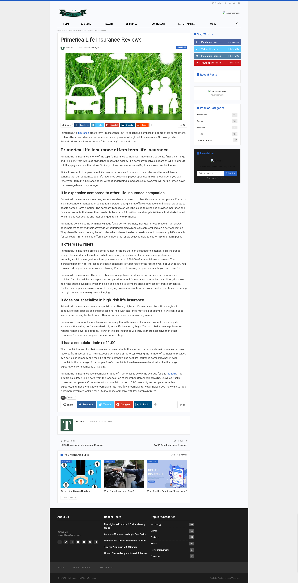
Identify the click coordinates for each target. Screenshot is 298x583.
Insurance (181, 47)
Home (66, 24)
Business (86, 24)
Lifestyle (131, 24)
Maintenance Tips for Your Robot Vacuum (125, 540)
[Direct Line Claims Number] (81, 474)
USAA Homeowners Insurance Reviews (82, 445)
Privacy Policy (81, 567)
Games (200, 121)
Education (155, 556)
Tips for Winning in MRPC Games (120, 547)
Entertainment (187, 24)
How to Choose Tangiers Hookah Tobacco (125, 553)
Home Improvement (206, 140)
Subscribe (230, 173)
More (213, 24)
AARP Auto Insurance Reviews (170, 445)
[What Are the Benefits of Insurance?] (167, 474)
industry (171, 373)
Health (108, 24)
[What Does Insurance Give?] (124, 474)
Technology (157, 24)
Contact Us (106, 567)
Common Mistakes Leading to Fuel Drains (125, 534)
